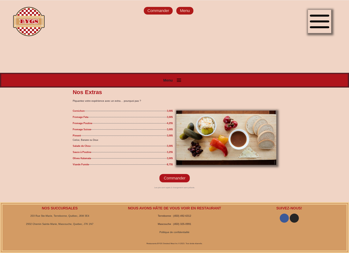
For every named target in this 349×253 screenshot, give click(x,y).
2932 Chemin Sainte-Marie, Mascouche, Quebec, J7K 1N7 (59, 223)
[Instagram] (294, 218)
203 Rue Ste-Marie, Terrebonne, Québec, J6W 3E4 (59, 215)
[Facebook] (284, 218)
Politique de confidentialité (174, 232)
